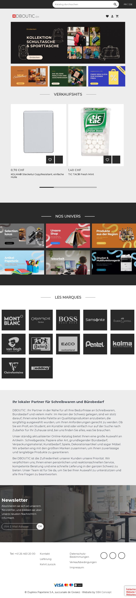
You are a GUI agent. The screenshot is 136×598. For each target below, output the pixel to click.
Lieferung (45, 559)
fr (125, 4)
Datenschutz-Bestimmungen (79, 555)
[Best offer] (68, 76)
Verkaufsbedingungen (83, 562)
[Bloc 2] (68, 42)
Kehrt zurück (48, 564)
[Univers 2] (68, 262)
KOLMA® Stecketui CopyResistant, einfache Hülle (37, 176)
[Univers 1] (22, 235)
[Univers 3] (68, 235)
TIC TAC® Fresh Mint (81, 174)
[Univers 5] (22, 262)
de (130, 4)
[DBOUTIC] (25, 15)
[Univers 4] (114, 235)
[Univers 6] (114, 262)
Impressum (77, 567)
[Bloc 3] (29, 76)
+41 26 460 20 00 (25, 553)
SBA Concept (103, 592)
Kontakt (45, 553)
